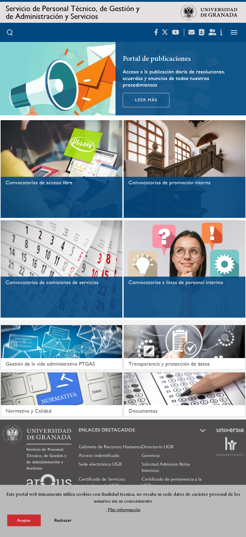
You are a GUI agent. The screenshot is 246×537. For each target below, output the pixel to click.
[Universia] (230, 430)
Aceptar (24, 520)
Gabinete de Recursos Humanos (110, 446)
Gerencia (151, 455)
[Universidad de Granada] (209, 12)
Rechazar (62, 520)
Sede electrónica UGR (100, 464)
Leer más (146, 99)
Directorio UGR (158, 446)
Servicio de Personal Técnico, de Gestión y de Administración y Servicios (73, 12)
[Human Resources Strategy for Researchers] (230, 446)
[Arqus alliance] (48, 483)
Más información (124, 509)
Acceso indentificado (99, 455)
